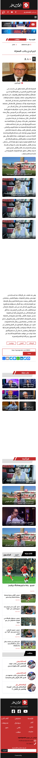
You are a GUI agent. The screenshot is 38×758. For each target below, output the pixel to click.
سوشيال (18, 723)
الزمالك (31, 343)
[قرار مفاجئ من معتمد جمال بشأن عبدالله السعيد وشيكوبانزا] (28, 645)
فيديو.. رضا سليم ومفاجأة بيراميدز (21, 585)
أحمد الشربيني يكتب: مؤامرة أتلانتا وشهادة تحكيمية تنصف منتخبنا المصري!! (19, 194)
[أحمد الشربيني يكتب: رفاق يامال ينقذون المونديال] (19, 537)
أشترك (5, 750)
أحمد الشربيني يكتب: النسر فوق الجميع (19, 237)
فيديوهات (5, 723)
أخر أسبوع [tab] (7, 555)
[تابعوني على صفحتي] (19, 31)
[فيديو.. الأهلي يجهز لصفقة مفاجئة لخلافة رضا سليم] (28, 598)
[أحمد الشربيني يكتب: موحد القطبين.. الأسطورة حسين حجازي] (19, 474)
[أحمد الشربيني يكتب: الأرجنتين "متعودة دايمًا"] (19, 166)
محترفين (18, 718)
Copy (29, 353)
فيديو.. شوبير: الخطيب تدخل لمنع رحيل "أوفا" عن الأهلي (12, 632)
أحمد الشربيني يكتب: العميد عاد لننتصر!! (19, 216)
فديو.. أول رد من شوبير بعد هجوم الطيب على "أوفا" (12, 607)
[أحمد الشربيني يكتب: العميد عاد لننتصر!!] (19, 208)
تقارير (31, 727)
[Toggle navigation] (36, 17)
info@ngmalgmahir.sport (26, 740)
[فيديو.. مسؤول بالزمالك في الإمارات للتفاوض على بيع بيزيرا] (28, 621)
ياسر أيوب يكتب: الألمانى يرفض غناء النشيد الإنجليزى (11, 408)
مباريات (30, 731)
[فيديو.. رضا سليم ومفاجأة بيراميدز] (19, 571)
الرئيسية (32, 39)
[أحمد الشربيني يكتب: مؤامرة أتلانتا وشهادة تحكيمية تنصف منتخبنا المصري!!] (19, 187)
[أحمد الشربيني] (31, 664)
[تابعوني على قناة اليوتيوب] (19, 24)
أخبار (31, 722)
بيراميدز (11, 343)
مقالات (17, 39)
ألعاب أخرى (4, 718)
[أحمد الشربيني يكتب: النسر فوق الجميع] (19, 229)
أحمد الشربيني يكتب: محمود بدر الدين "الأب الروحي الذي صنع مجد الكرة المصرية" (19, 502)
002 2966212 (29, 743)
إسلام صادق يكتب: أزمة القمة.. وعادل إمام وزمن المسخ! (28, 385)
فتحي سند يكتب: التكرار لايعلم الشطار (10, 396)
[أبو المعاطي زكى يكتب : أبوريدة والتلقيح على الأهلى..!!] (19, 516)
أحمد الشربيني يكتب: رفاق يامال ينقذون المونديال (19, 545)
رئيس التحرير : (30, 12)
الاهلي (21, 343)
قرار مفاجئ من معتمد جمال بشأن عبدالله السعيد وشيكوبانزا (12, 643)
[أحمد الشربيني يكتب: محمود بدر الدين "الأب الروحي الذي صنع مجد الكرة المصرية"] (19, 495)
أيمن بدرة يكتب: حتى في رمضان (10, 385)
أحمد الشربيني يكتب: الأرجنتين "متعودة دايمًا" (19, 174)
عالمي (19, 727)
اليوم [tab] (17, 555)
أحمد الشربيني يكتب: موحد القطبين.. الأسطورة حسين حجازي (20, 481)
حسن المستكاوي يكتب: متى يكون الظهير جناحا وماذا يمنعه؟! (28, 408)
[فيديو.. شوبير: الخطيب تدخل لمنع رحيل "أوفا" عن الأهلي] (28, 633)
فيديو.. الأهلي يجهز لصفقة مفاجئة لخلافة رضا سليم (12, 596)
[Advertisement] (19, 263)
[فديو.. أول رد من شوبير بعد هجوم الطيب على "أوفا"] (28, 610)
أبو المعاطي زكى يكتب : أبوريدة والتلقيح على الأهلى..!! (21, 523)
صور (6, 727)
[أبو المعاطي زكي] (31, 688)
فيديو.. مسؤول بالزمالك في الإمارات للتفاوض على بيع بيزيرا (12, 620)
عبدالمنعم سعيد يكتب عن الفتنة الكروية (29, 396)
